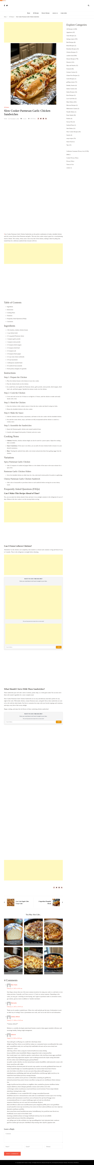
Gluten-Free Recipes (71, 75)
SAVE (58, 647)
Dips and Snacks (70, 65)
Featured (68, 69)
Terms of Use (70, 164)
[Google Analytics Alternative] (3, 1)
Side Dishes (69, 128)
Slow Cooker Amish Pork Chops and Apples (53, 942)
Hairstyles (14, 1003)
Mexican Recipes (71, 105)
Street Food (69, 141)
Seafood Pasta (70, 125)
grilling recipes (70, 82)
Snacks (68, 135)
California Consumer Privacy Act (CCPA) (77, 151)
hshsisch (13, 1034)
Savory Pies (69, 122)
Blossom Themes (63, 1162)
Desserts (68, 62)
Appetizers (69, 32)
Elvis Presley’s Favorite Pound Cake (13, 942)
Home (28, 13)
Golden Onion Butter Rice (33, 942)
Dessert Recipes (46, 13)
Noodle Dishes (70, 112)
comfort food (69, 55)
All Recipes (36, 13)
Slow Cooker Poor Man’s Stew (53, 971)
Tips (67, 145)
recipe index (64, 13)
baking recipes (70, 39)
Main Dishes (69, 102)
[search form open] (88, 5)
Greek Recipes (70, 78)
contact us (55, 13)
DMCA (68, 154)
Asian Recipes (70, 35)
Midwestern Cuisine (71, 108)
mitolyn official (15, 1016)
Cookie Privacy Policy (72, 158)
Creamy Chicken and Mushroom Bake (33, 971)
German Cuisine (70, 72)
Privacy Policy (70, 161)
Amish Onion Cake (13, 971)
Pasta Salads (69, 115)
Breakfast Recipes (71, 49)
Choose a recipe (27, 1162)
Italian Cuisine (70, 88)
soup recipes (69, 138)
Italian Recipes (70, 92)
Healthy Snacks (70, 85)
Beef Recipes (70, 42)
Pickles (68, 118)
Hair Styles (14, 985)
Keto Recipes (70, 95)
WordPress (76, 1162)
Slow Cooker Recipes (72, 131)
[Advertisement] (33, 32)
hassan (5, 118)
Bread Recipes (70, 45)
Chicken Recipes (70, 52)
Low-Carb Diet (70, 98)
